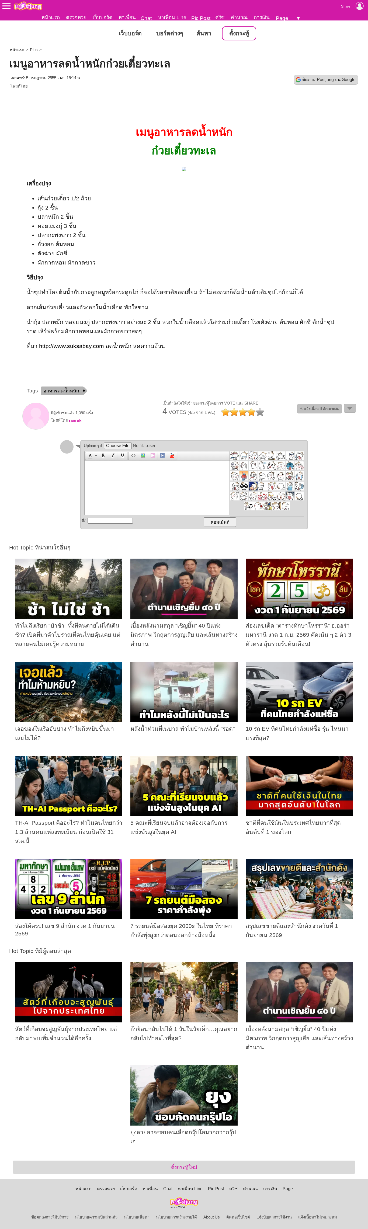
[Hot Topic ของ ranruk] (35, 428)
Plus (34, 50)
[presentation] (89, 456)
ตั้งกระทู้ (239, 33)
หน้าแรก (50, 17)
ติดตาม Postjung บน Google (329, 79)
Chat (146, 18)
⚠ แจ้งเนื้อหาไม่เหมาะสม (319, 409)
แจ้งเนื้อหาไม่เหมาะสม (317, 1217)
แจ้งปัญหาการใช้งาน (274, 1217)
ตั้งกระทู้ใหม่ (184, 1167)
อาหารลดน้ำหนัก (61, 391)
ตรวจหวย (76, 17)
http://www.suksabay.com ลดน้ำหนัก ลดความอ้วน (102, 346)
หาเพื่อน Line (172, 17)
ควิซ (220, 17)
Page (282, 18)
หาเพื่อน (127, 17)
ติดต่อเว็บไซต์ (238, 1217)
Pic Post (200, 18)
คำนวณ (239, 17)
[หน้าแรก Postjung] (28, 6)
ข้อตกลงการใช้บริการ (49, 1217)
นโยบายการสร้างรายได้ (176, 1217)
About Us (211, 1217)
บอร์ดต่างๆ (169, 33)
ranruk (75, 420)
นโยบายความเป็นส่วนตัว (96, 1217)
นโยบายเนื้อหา (137, 1217)
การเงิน (262, 17)
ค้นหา (203, 33)
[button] (91, 456)
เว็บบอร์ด (102, 17)
